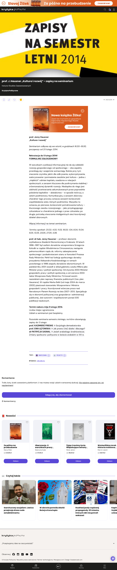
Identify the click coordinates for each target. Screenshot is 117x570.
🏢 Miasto (58, 355)
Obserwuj (81, 568)
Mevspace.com (59, 560)
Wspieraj (12, 568)
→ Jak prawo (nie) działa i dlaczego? (57, 328)
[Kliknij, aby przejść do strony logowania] (114, 9)
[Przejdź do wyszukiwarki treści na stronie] (105, 9)
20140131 (41, 361)
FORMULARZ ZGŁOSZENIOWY (43, 158)
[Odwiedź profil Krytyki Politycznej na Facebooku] (13, 554)
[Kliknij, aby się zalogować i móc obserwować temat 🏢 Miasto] (64, 355)
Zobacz (15, 461)
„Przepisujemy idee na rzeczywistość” (17, 543)
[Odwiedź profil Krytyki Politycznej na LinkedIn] (31, 554)
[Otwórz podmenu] (113, 543)
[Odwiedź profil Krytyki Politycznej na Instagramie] (18, 554)
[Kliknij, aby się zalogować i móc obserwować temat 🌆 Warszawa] (49, 355)
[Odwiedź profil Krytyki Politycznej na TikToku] (22, 554)
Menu (104, 568)
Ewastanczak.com (76, 560)
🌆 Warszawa (41, 355)
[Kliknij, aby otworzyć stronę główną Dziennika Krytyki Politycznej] (58, 566)
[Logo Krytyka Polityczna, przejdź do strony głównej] (13, 9)
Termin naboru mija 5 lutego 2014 (45, 307)
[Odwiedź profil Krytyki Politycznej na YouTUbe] (27, 554)
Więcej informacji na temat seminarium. (48, 223)
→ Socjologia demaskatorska (55, 325)
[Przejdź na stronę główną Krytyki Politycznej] (13, 536)
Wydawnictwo (35, 568)
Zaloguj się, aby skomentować (58, 395)
